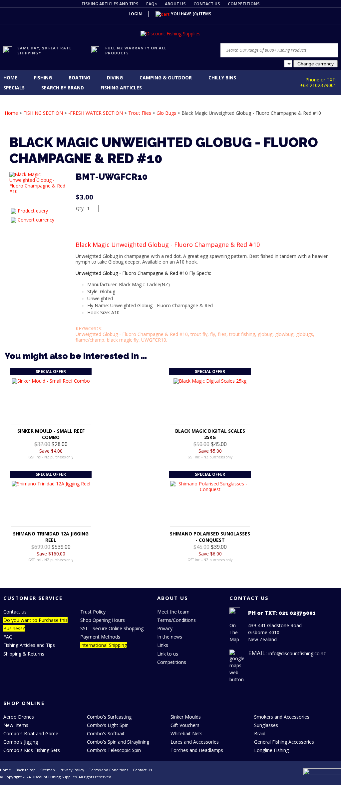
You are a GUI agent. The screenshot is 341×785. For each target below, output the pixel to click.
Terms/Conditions (176, 620)
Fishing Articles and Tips (29, 645)
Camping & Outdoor (166, 77)
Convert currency (36, 220)
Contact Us (142, 769)
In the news (169, 637)
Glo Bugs (166, 113)
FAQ (8, 637)
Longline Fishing (271, 750)
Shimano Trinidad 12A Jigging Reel (51, 536)
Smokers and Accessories (281, 717)
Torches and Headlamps (196, 750)
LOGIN (135, 14)
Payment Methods (100, 637)
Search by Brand (62, 87)
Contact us (15, 612)
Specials (14, 87)
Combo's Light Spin (108, 725)
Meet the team (173, 612)
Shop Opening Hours (102, 620)
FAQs (151, 4)
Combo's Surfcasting (109, 717)
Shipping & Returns (23, 654)
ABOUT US (175, 4)
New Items (15, 725)
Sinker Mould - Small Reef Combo (51, 434)
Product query (33, 211)
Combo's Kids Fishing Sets (31, 750)
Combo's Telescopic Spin (114, 750)
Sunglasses (266, 725)
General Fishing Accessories (284, 742)
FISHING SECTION (43, 113)
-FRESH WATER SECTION (95, 113)
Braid (259, 733)
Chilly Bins (222, 77)
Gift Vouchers (184, 725)
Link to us (167, 654)
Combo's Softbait (106, 733)
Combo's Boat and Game (30, 733)
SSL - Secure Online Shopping (112, 628)
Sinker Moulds (185, 717)
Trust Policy (93, 612)
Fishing (43, 77)
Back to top (26, 769)
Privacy (164, 628)
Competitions (171, 662)
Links (162, 645)
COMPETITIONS (243, 4)
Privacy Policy (72, 769)
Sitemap (47, 769)
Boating (79, 77)
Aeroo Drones (18, 717)
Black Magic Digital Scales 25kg (210, 434)
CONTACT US (206, 4)
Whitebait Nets (186, 733)
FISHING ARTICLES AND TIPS (110, 4)
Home (10, 77)
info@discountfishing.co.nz (297, 653)
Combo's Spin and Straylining (118, 742)
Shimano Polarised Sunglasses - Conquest (210, 536)
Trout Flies (139, 113)
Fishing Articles (121, 87)
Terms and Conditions (108, 769)
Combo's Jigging (20, 742)
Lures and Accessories (194, 742)
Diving (115, 77)
